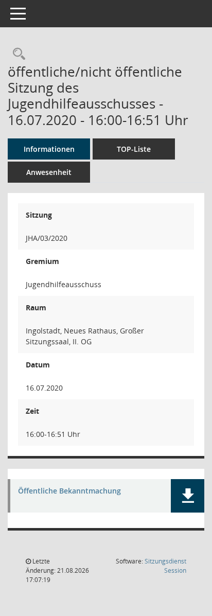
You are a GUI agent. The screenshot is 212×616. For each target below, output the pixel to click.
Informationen (49, 149)
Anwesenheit (49, 172)
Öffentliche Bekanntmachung (69, 491)
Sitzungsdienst (165, 566)
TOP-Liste (134, 149)
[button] (187, 496)
